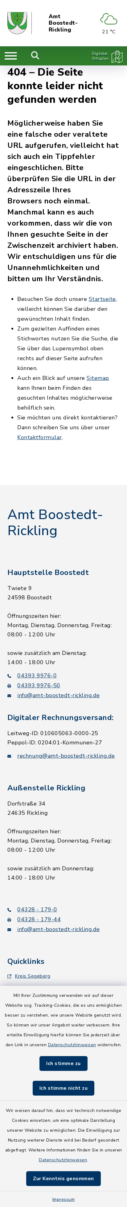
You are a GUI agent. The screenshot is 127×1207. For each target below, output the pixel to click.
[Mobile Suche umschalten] (35, 55)
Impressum (63, 1199)
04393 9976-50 (38, 685)
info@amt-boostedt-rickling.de (58, 695)
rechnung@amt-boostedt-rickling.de (66, 756)
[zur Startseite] (19, 23)
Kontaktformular (39, 437)
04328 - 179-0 (37, 909)
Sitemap (98, 378)
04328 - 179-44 (39, 919)
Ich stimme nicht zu (63, 1088)
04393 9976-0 (37, 675)
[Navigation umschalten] (11, 56)
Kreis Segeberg (32, 976)
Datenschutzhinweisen (72, 1045)
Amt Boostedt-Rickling (63, 23)
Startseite (102, 299)
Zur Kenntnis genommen (63, 1178)
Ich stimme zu (63, 1063)
